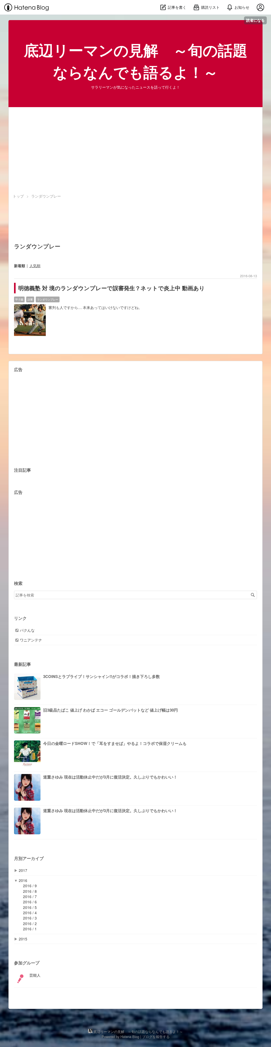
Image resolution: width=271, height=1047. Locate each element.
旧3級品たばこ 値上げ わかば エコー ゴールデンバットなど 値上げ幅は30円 (110, 710)
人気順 (34, 265)
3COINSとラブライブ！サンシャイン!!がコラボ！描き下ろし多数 (101, 676)
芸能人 (34, 975)
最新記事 (22, 664)
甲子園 (19, 299)
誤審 (30, 299)
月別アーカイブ (29, 858)
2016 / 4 (30, 912)
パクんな (27, 630)
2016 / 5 (30, 907)
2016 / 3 (30, 918)
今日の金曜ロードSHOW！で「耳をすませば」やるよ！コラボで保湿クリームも (115, 743)
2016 (23, 880)
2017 (23, 870)
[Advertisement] (135, 148)
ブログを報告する (156, 1036)
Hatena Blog (129, 1036)
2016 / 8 (30, 891)
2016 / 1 (30, 928)
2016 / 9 (30, 885)
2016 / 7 (30, 896)
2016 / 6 (30, 901)
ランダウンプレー (47, 299)
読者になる (255, 20)
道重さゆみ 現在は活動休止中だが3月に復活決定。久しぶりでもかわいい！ (110, 777)
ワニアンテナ (31, 640)
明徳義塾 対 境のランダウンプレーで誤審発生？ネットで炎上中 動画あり (111, 288)
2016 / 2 (30, 923)
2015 (23, 938)
